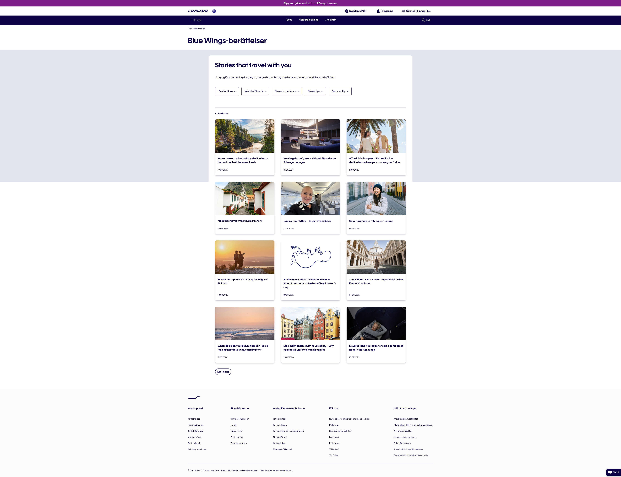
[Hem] (198, 11)
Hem (190, 28)
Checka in (330, 19)
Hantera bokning (308, 19)
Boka (289, 19)
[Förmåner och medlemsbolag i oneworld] (214, 11)
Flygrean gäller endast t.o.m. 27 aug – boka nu (310, 3)
